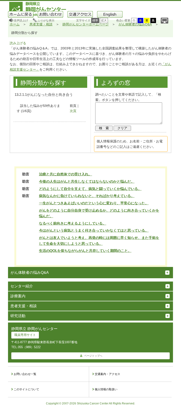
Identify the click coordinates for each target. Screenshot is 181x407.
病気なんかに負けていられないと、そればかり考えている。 (86, 196)
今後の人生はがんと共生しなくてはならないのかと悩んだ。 (86, 181)
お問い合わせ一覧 (25, 374)
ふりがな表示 (45, 20)
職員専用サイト (25, 335)
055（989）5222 (29, 347)
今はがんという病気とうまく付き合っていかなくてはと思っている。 (93, 230)
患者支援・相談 (41, 24)
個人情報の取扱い (106, 389)
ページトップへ (93, 355)
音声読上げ (21, 20)
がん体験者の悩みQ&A (135, 24)
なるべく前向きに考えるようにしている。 (72, 223)
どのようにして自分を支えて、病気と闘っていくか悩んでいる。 (90, 189)
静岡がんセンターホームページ (85, 24)
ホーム (15, 24)
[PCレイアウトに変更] (164, 21)
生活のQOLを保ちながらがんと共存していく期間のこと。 (85, 251)
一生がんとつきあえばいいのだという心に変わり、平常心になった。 (93, 203)
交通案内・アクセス (107, 374)
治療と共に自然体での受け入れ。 (65, 174)
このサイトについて (26, 389)
